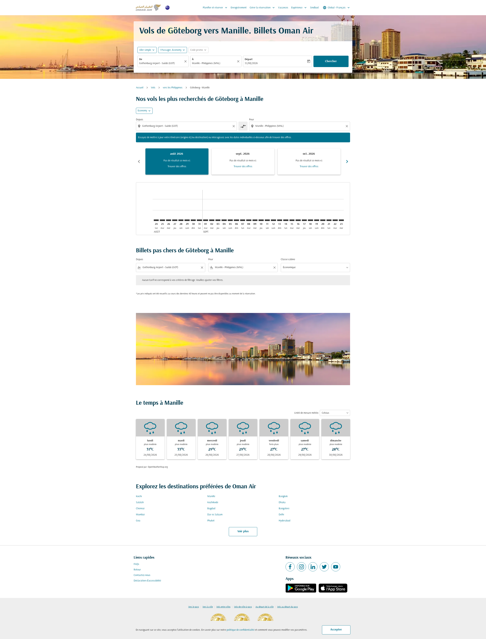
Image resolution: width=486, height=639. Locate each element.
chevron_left (139, 161)
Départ (248, 59)
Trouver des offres (177, 166)
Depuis (139, 119)
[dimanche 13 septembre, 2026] (279, 220)
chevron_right (347, 161)
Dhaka (282, 502)
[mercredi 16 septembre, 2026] (298, 220)
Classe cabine (288, 259)
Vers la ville (208, 607)
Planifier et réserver (215, 8)
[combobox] (161, 63)
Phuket (211, 520)
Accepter (336, 629)
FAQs (136, 564)
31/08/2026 (251, 63)
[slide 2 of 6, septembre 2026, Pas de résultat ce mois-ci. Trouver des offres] (243, 161)
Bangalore (284, 508)
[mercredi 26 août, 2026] (168, 220)
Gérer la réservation (262, 8)
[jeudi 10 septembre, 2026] (261, 220)
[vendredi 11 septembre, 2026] (267, 220)
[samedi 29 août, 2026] (187, 220)
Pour (251, 119)
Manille (211, 496)
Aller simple (145, 50)
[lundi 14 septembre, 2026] (285, 220)
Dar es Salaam (214, 514)
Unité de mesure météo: (306, 413)
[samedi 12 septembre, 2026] (273, 220)
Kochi (139, 496)
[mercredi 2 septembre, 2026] (211, 220)
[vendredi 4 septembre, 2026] (224, 220)
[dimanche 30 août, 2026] (193, 220)
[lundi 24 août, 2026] (156, 220)
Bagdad (211, 508)
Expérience (299, 8)
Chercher (331, 61)
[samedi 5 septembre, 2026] (230, 220)
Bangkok (283, 496)
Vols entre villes (223, 607)
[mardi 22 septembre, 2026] (335, 220)
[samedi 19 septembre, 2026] (316, 220)
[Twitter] (324, 566)
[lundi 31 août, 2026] (199, 220)
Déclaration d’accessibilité (147, 580)
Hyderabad (284, 520)
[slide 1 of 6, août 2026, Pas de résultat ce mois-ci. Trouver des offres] (176, 161)
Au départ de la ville (265, 607)
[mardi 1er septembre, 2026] (205, 220)
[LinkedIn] (312, 566)
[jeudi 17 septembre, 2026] (304, 220)
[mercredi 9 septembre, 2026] (254, 220)
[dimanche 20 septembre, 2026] (322, 220)
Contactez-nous (142, 575)
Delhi (281, 514)
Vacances (283, 7)
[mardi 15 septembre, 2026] (292, 220)
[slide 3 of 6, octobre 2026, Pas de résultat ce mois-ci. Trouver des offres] (309, 161)
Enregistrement (239, 7)
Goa (138, 520)
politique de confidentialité (240, 630)
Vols (153, 87)
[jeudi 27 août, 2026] (174, 220)
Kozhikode (212, 502)
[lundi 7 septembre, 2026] (242, 220)
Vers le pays (193, 607)
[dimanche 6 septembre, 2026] (236, 220)
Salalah (140, 502)
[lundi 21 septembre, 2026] (329, 220)
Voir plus (243, 531)
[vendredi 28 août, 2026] (180, 220)
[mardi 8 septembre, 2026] (248, 220)
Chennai (140, 508)
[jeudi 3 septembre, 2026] (217, 220)
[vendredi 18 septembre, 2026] (310, 220)
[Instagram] (301, 566)
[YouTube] (335, 566)
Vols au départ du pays (287, 607)
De (140, 59)
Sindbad (314, 7)
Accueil (139, 87)
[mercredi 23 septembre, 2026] (341, 220)
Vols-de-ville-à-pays (243, 607)
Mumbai (140, 514)
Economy (142, 110)
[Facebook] (290, 566)
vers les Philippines (172, 87)
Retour (137, 569)
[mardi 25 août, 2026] (162, 220)
